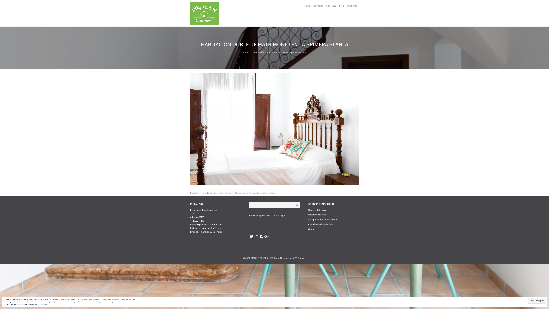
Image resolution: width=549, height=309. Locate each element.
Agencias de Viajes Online (320, 224)
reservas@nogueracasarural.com (206, 224)
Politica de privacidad (259, 215)
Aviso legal (279, 215)
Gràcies (311, 229)
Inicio (307, 5)
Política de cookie (41, 304)
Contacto (331, 5)
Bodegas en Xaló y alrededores (323, 219)
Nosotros (318, 5)
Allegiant (284, 258)
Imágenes (352, 5)
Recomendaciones (317, 214)
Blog (341, 5)
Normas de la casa (317, 209)
